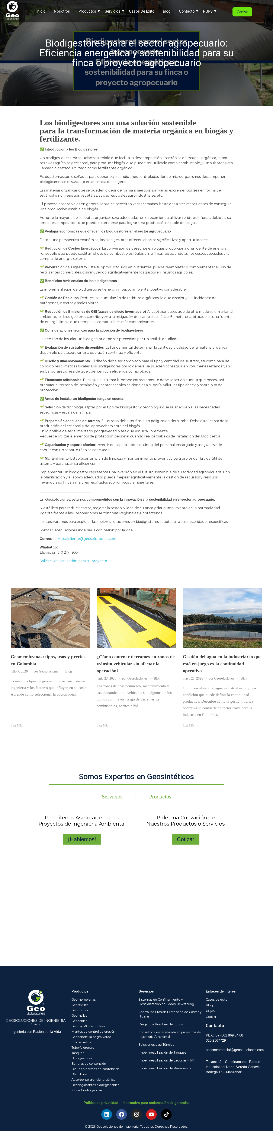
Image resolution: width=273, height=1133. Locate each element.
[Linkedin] (106, 1114)
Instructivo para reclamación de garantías (156, 1103)
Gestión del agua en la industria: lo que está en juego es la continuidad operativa (222, 663)
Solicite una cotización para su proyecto (73, 561)
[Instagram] (136, 1114)
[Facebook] (121, 1114)
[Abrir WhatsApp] (262, 1122)
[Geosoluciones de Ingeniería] (15, 10)
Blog (68, 671)
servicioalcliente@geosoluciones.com (84, 539)
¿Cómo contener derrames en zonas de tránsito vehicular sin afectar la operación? (136, 663)
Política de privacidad (101, 1103)
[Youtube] (151, 1114)
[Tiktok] (166, 1114)
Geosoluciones (49, 671)
